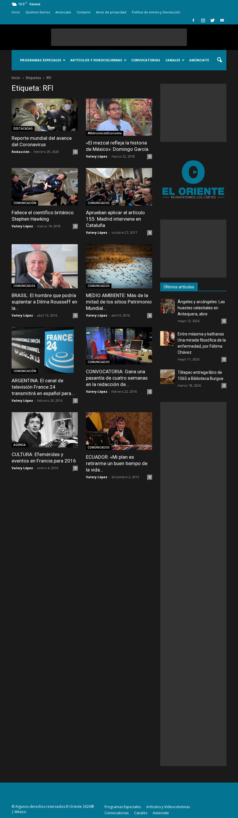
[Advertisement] (119, 37)
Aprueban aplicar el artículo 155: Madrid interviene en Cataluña (115, 219)
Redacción (21, 151)
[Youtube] (222, 20)
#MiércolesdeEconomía (105, 133)
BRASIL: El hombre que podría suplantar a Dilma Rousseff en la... (44, 301)
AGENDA (19, 445)
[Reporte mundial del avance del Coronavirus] (45, 115)
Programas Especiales (40, 60)
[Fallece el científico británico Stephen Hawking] (45, 187)
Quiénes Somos (38, 12)
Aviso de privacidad (111, 12)
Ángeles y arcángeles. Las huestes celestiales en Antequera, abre (201, 307)
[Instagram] (203, 20)
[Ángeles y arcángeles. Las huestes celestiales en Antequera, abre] (167, 306)
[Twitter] (212, 20)
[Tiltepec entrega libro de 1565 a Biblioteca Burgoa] (167, 376)
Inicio (16, 12)
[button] (219, 60)
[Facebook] (193, 20)
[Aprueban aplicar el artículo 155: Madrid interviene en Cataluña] (119, 187)
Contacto (84, 12)
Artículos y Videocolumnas (96, 60)
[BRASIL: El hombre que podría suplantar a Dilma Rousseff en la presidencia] (45, 266)
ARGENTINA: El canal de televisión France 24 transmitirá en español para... (43, 387)
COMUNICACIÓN (24, 203)
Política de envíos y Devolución (156, 12)
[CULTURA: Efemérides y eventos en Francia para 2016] (45, 429)
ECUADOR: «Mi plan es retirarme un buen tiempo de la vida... (116, 463)
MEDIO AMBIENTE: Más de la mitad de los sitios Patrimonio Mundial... (119, 301)
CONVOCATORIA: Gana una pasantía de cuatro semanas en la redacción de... (117, 378)
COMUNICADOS (99, 203)
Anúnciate (63, 12)
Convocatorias (145, 60)
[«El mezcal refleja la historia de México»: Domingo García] (119, 117)
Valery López (96, 156)
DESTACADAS (23, 128)
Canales (172, 60)
